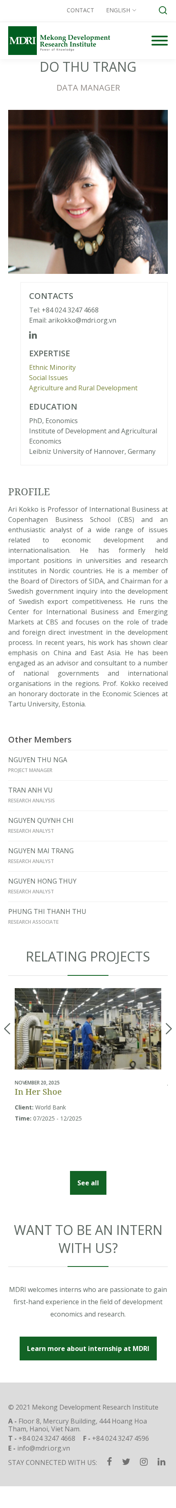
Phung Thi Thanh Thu (47, 911)
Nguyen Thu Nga (37, 759)
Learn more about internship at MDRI (88, 1348)
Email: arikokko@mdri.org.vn (72, 320)
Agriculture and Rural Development (83, 387)
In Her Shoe (38, 1091)
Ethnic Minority (52, 367)
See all (88, 1182)
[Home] (59, 40)
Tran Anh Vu (30, 790)
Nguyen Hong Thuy (42, 881)
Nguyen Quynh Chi (41, 820)
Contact (80, 10)
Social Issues (48, 377)
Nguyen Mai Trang (41, 850)
